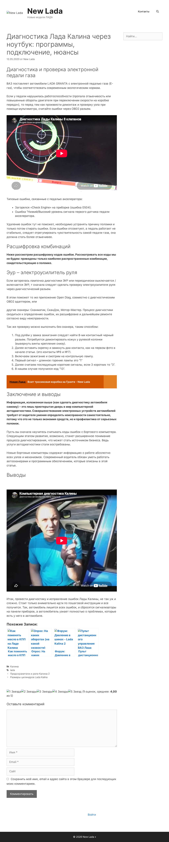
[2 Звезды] (29, 692)
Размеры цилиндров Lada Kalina (29, 677)
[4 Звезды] (60, 692)
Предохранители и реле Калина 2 (30, 673)
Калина (14, 666)
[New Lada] (15, 12)
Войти (92, 814)
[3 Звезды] (44, 692)
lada (12, 670)
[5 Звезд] (75, 692)
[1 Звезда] (14, 692)
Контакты (143, 11)
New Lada (45, 10)
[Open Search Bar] (157, 11)
